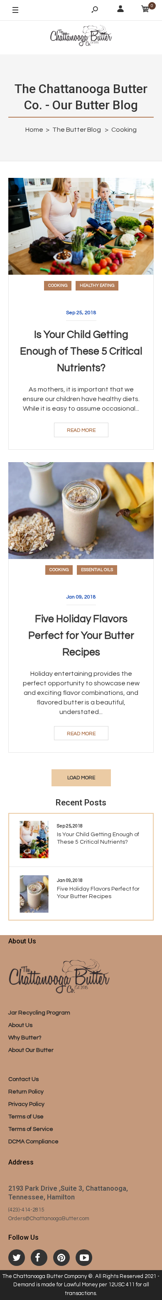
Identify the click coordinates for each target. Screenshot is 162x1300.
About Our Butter (31, 1050)
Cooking (57, 285)
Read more (81, 430)
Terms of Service (30, 1129)
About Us (20, 1025)
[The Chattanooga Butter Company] (81, 37)
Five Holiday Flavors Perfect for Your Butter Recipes (81, 635)
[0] (145, 10)
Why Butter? (25, 1038)
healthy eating (97, 285)
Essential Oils (97, 570)
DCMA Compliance (33, 1142)
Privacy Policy (26, 1104)
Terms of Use (26, 1117)
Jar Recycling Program (39, 1013)
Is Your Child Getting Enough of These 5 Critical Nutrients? (81, 351)
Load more (81, 777)
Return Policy (26, 1092)
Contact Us (23, 1079)
